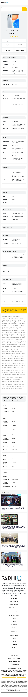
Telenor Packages (14, 604)
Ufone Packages (14, 608)
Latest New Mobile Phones (16, 678)
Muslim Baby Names (14, 658)
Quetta (14, 628)
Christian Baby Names (14, 661)
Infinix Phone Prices (18, 673)
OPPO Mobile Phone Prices (7, 671)
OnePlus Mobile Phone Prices (17, 675)
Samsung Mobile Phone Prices (7, 670)
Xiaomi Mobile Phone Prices (7, 673)
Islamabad (14, 631)
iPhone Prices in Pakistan (21, 670)
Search (25, 9)
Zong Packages (14, 611)
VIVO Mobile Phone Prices (20, 671)
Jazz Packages (14, 601)
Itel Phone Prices (7, 675)
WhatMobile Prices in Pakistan (9, 676)
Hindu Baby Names (14, 664)
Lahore (14, 621)
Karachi (14, 618)
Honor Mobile (15, 67)
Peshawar (14, 625)
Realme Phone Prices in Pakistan (18, 674)
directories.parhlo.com (6, 695)
